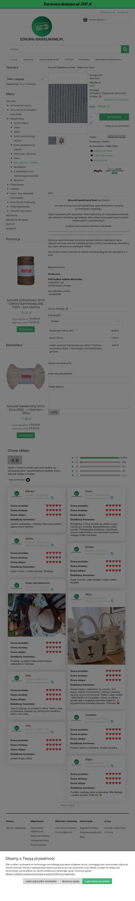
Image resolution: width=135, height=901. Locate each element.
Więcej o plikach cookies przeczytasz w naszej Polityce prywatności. (40, 874)
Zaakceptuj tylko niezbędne (41, 881)
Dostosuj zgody (70, 881)
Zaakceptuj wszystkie (97, 881)
